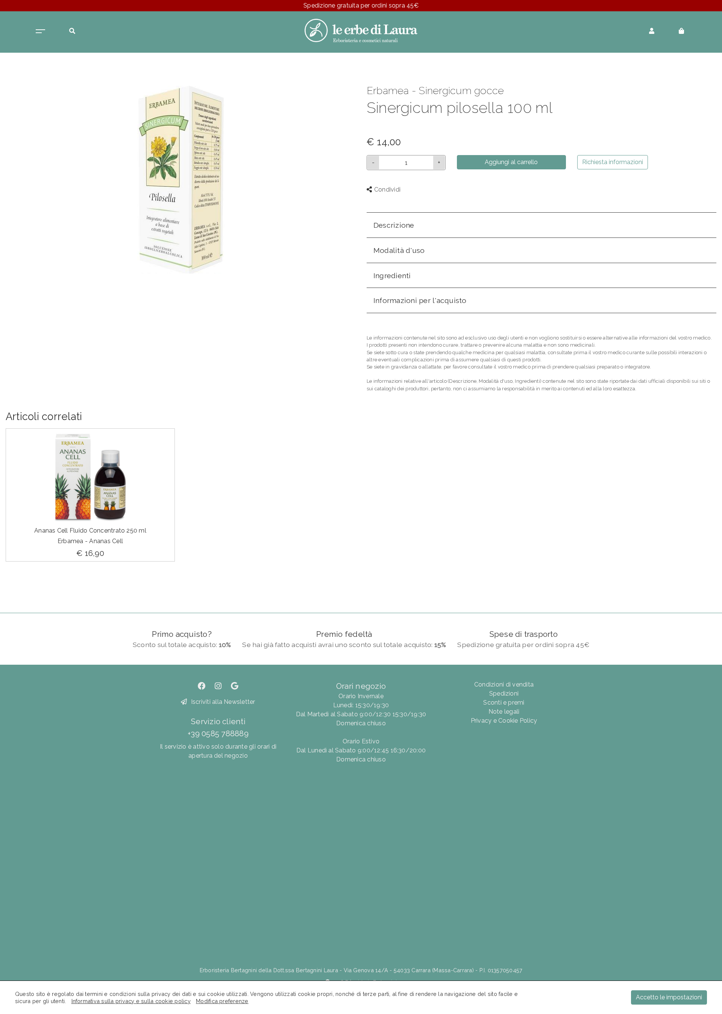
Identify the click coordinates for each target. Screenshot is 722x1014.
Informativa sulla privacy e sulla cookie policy (131, 1001)
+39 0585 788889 (218, 733)
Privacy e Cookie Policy (504, 720)
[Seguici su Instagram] (218, 686)
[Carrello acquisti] (681, 30)
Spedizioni (504, 693)
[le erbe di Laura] (361, 29)
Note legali (504, 711)
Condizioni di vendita (504, 684)
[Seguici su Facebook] (201, 686)
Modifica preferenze (222, 1001)
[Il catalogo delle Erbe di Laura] (40, 30)
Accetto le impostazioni (669, 997)
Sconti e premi (503, 702)
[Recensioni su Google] (234, 686)
